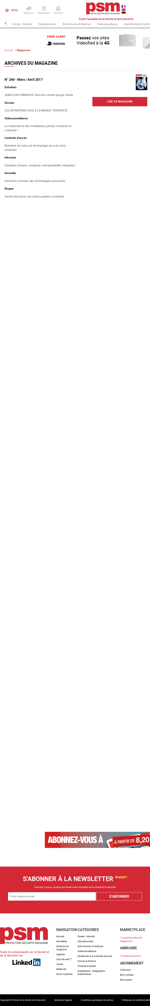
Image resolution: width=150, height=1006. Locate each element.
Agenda (60, 954)
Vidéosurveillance (108, 24)
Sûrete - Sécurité (22, 24)
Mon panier (126, 979)
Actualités (61, 941)
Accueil (9, 50)
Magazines (23, 50)
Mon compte (127, 974)
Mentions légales (63, 1000)
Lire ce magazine (120, 101)
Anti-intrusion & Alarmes (77, 24)
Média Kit (61, 969)
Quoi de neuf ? (64, 959)
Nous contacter (64, 974)
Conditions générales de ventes (97, 1000)
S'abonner (125, 969)
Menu (14, 10)
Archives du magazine (62, 948)
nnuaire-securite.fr (130, 956)
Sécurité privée (47, 24)
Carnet (59, 964)
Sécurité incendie (87, 966)
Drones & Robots (87, 961)
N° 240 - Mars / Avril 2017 (24, 79)
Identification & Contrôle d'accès (95, 956)
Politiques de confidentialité (136, 1000)
